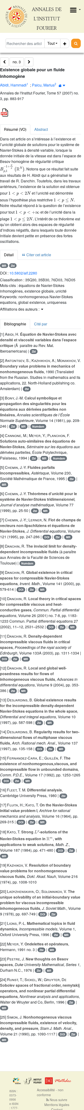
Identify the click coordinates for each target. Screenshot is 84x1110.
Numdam (38, 426)
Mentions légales (56, 1104)
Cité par (40, 324)
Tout (51, 43)
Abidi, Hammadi (13, 85)
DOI (46, 537)
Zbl (13, 265)
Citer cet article (38, 254)
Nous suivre (58, 1099)
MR (4, 265)
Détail (9, 254)
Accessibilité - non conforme (50, 1092)
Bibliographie (15, 324)
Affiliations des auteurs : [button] (20, 309)
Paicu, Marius (43, 85)
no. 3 (17, 61)
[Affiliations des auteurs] (62, 85)
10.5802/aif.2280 (23, 273)
